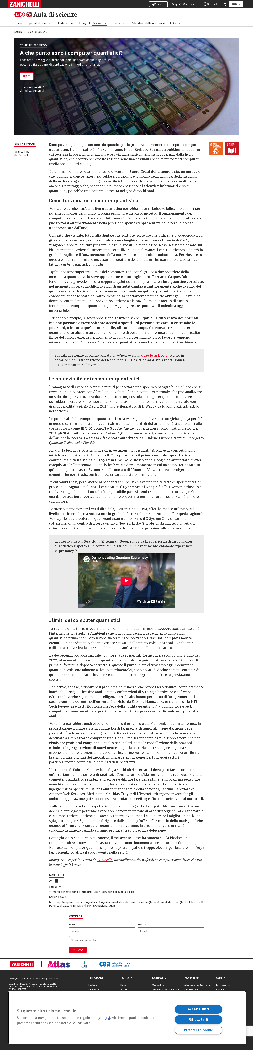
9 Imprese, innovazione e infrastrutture (73, 891)
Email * (142, 924)
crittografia (88, 902)
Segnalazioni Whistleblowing (166, 989)
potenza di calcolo (60, 905)
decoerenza (132, 902)
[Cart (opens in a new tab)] (224, 4)
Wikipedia (105, 860)
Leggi (26, 76)
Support (176, 4)
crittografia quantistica (110, 902)
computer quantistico (67, 902)
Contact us (189, 4)
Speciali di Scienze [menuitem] (39, 23)
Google (179, 902)
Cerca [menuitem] (177, 23)
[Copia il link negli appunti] (52, 881)
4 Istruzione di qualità (112, 891)
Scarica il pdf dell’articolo (22, 153)
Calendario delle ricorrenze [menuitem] (148, 23)
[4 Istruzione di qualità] (232, 149)
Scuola (123, 989)
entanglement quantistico (157, 902)
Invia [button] (80, 949)
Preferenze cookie (198, 1030)
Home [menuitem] (18, 23)
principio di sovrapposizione (90, 905)
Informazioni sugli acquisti (197, 985)
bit (50, 902)
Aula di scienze (55, 14)
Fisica (130, 891)
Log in (236, 4)
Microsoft (197, 902)
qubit (112, 905)
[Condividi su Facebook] (57, 881)
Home (123, 985)
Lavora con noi (223, 985)
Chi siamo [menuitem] (119, 23)
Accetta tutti (198, 1009)
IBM (187, 902)
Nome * (73, 924)
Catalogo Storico (96, 989)
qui (107, 1018)
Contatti (220, 989)
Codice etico (158, 985)
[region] (127, 1017)
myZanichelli (158, 4)
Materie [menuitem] (63, 23)
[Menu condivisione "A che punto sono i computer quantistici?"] (21, 96)
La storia (92, 985)
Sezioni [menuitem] (97, 23)
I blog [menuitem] (82, 23)
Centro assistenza (193, 989)
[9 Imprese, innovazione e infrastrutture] (216, 149)
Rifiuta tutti (198, 1019)
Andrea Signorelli (33, 90)
